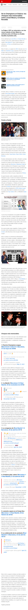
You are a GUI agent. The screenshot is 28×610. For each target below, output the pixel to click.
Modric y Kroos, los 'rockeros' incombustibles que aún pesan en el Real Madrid (16, 79)
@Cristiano (19, 480)
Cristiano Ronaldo (21, 39)
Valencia (13, 464)
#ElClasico (8, 540)
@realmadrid (13, 483)
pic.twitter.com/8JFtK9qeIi (10, 548)
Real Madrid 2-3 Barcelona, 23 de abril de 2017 (13, 534)
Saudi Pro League (10, 50)
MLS (17, 49)
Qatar (25, 191)
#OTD (5, 353)
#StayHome (22, 545)
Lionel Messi (14, 39)
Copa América (11, 191)
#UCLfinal (12, 358)
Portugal (8, 186)
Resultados (24, 1)
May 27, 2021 (20, 364)
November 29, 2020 (9, 399)
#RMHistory (19, 439)
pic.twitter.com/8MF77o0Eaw (11, 394)
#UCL (7, 358)
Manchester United (21, 164)
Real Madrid (22, 278)
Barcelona (13, 164)
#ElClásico (21, 483)
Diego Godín (19, 154)
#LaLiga (22, 481)
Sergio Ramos (13, 154)
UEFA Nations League (21, 188)
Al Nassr (9, 44)
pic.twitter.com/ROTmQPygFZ (11, 443)
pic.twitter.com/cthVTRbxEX (11, 484)
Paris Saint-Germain (10, 93)
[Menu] (2, 1)
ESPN (7, 1)
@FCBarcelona (11, 438)
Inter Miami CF (9, 42)
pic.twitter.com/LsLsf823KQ (11, 360)
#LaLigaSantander (8, 546)
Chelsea (24, 173)
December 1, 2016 (20, 487)
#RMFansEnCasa (8, 441)
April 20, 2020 (18, 447)
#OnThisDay (21, 543)
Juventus (3, 231)
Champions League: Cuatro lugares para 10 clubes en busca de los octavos (15, 85)
